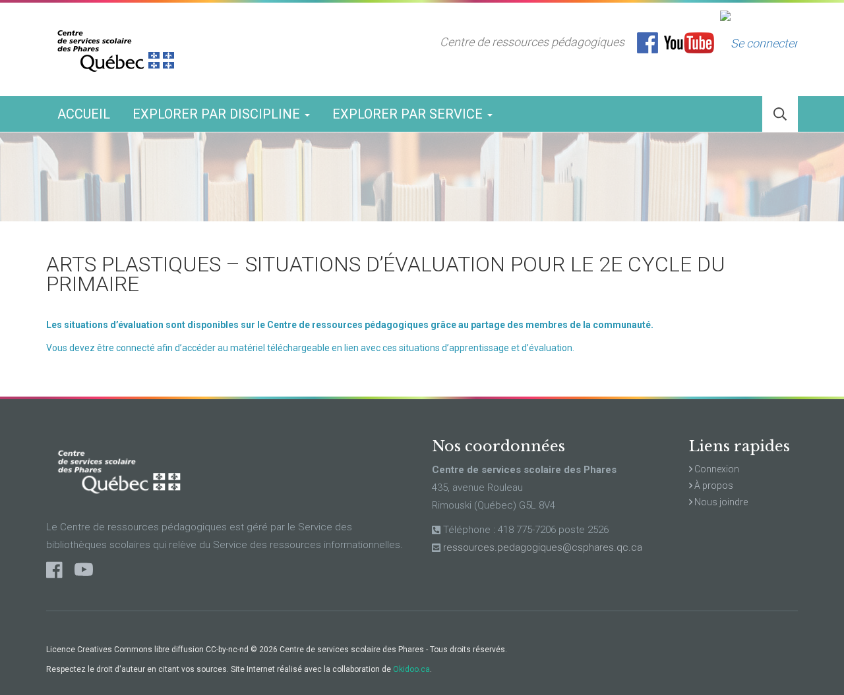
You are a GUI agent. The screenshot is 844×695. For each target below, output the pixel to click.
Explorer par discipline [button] (218, 114)
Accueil (83, 114)
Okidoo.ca (411, 669)
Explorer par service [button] (409, 114)
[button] (780, 114)
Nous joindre (720, 502)
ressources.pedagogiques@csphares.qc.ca (542, 547)
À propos (712, 485)
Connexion (715, 469)
